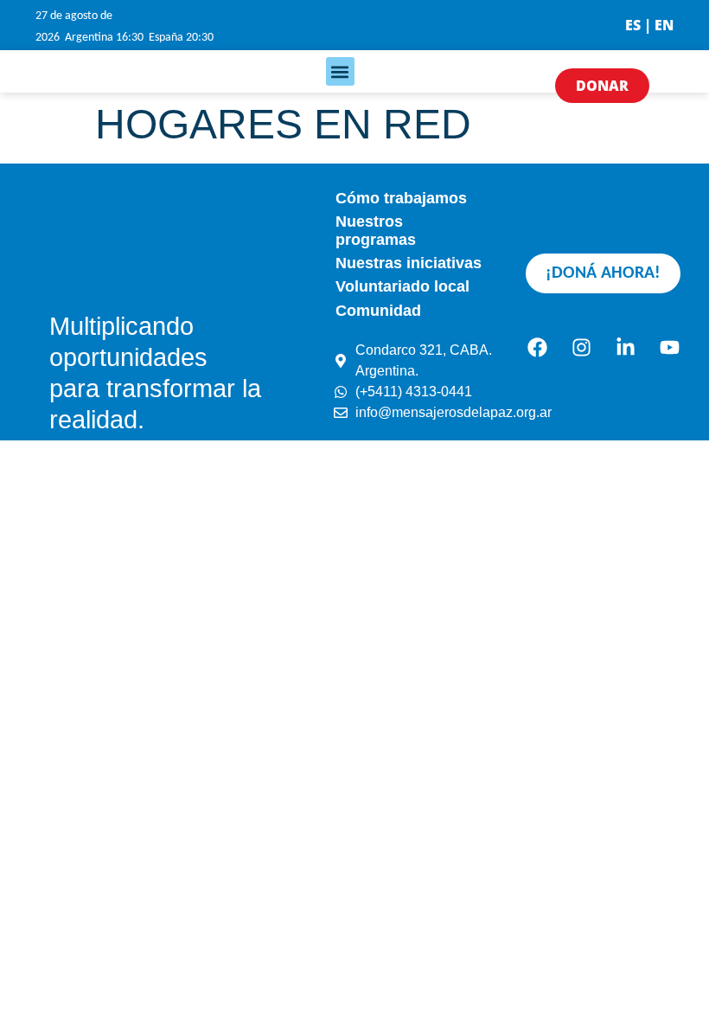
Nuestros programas (375, 230)
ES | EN (649, 25)
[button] (340, 71)
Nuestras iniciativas (408, 263)
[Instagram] (581, 348)
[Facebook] (537, 348)
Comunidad (378, 310)
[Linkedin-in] (625, 348)
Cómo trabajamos (401, 198)
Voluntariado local (402, 286)
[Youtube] (669, 348)
